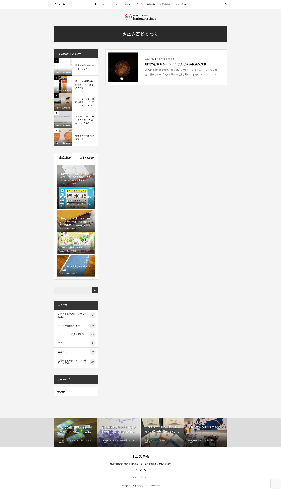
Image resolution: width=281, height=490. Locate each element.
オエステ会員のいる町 (76, 325)
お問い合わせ (181, 4)
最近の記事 (65, 157)
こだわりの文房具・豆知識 (76, 334)
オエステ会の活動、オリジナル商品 (76, 315)
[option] (75, 432)
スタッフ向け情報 (140, 477)
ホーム (95, 4)
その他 (75, 343)
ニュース (126, 4)
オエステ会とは (110, 4)
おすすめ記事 (87, 157)
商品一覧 (151, 4)
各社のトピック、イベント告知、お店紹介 (76, 362)
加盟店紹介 (165, 4)
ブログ (139, 4)
